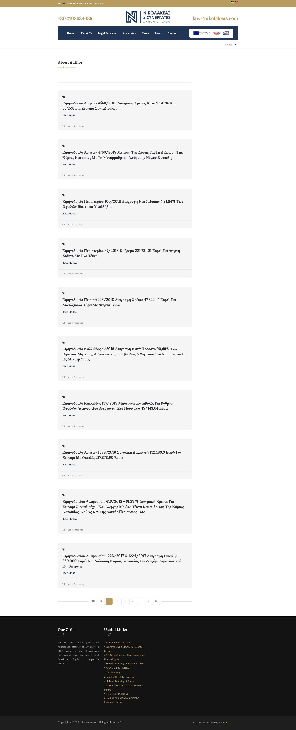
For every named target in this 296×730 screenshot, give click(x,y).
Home (70, 33)
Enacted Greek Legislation (120, 676)
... (141, 601)
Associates (129, 33)
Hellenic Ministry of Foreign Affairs (124, 663)
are (63, 3)
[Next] (148, 601)
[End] (156, 601)
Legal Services (107, 33)
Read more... (69, 115)
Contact (173, 33)
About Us (86, 33)
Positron (223, 722)
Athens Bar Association (118, 642)
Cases (145, 33)
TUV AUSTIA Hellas (117, 693)
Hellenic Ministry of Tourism (121, 681)
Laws (158, 33)
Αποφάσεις (79, 126)
